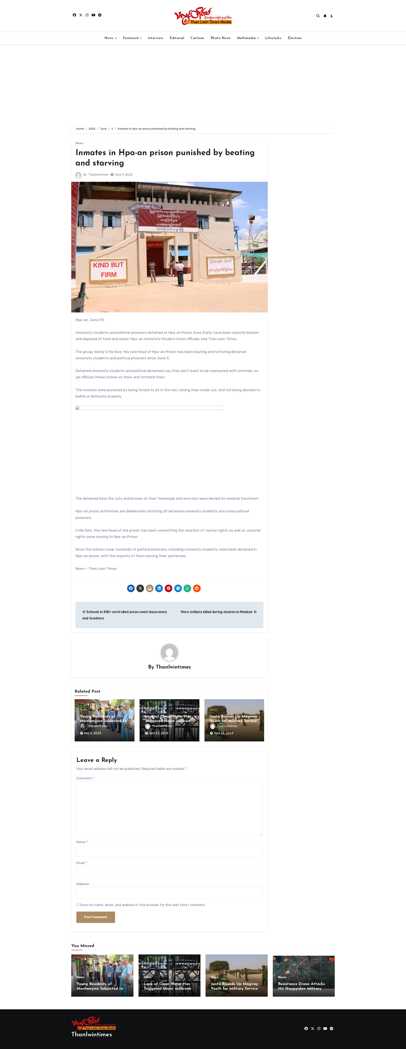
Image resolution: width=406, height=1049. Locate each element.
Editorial (177, 38)
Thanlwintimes (98, 174)
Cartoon (197, 38)
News (109, 38)
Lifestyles (273, 38)
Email (81, 863)
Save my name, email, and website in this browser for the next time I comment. (143, 905)
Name (82, 842)
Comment (85, 778)
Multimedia (247, 38)
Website (82, 884)
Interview (155, 38)
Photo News (221, 38)
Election (295, 38)
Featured (131, 38)
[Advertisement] (203, 84)
